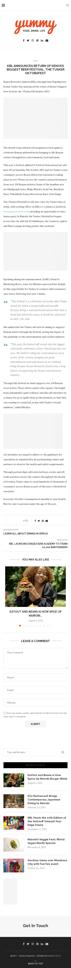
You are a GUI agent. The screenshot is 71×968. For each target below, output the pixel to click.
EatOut (57, 955)
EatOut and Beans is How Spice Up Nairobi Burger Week (47, 777)
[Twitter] (28, 40)
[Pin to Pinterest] (43, 520)
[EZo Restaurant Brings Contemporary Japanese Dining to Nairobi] (13, 801)
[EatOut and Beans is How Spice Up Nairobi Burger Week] (35, 586)
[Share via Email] (46, 520)
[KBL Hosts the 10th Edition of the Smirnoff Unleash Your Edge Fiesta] (13, 823)
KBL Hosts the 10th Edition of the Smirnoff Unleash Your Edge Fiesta (47, 821)
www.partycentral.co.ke (16, 211)
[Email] (46, 40)
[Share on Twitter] (39, 520)
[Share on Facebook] (35, 520)
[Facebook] (23, 40)
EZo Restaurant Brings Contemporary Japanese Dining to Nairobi (44, 799)
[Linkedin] (42, 40)
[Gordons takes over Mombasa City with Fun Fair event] (13, 865)
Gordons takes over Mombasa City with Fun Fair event (47, 862)
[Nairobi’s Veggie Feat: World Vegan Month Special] (13, 845)
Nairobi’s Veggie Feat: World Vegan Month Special (46, 841)
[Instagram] (33, 40)
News (35, 61)
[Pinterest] (37, 40)
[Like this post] (28, 520)
